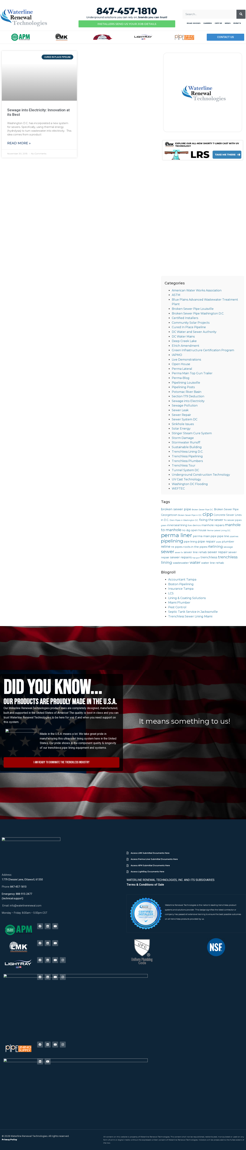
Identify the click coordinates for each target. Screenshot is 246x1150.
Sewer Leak (180, 410)
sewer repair (218, 552)
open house (198, 530)
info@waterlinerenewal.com (25, 905)
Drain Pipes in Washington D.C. (184, 520)
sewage (228, 547)
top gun (196, 558)
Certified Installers (185, 318)
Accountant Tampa (182, 579)
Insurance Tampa (180, 588)
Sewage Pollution (185, 405)
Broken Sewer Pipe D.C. (202, 509)
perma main (201, 536)
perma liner (176, 535)
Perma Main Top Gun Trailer (192, 373)
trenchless (209, 557)
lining (183, 525)
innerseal (173, 525)
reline (165, 546)
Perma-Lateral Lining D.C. (219, 530)
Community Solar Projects (190, 322)
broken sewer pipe (176, 509)
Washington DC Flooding (190, 484)
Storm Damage (183, 438)
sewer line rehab (195, 552)
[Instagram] (63, 960)
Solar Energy (181, 428)
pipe (213, 536)
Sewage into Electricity (188, 401)
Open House (181, 364)
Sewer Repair (181, 415)
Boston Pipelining (181, 584)
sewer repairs (181, 557)
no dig (186, 530)
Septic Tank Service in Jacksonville (193, 611)
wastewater (181, 562)
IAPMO (177, 355)
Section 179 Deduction (188, 396)
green (163, 525)
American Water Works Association (197, 290)
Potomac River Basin (186, 392)
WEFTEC (178, 488)
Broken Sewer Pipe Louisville (193, 309)
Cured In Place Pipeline (189, 327)
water (195, 562)
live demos (194, 525)
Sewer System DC (184, 419)
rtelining (215, 546)
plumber (228, 541)
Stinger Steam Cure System (192, 433)
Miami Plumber (179, 602)
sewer (167, 551)
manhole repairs (212, 525)
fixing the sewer (211, 520)
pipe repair (206, 541)
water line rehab (212, 562)
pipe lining (190, 541)
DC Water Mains (183, 336)
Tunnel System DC (185, 470)
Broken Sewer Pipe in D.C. (190, 515)
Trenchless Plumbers (187, 461)
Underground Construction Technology (201, 474)
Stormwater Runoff (186, 442)
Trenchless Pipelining (187, 456)
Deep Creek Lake (184, 341)
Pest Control (177, 607)
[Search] (240, 14)
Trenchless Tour (183, 465)
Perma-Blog (180, 378)
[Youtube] (55, 926)
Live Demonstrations (186, 359)
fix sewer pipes (232, 520)
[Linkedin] (48, 926)
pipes (218, 542)
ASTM (176, 295)
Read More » (19, 143)
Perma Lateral (182, 368)
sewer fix (179, 552)
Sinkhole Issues (183, 424)
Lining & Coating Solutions (187, 598)
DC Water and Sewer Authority (194, 332)
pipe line (223, 536)
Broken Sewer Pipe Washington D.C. (198, 313)
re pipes (176, 546)
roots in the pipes (195, 546)
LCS (171, 593)
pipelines (234, 536)
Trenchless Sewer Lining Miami (190, 616)
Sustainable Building (187, 447)
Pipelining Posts (183, 387)
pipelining (172, 541)
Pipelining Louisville (186, 382)
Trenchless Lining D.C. (187, 451)
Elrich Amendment (185, 345)
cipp (208, 514)
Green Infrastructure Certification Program (203, 350)
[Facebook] (40, 926)
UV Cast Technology (186, 479)
